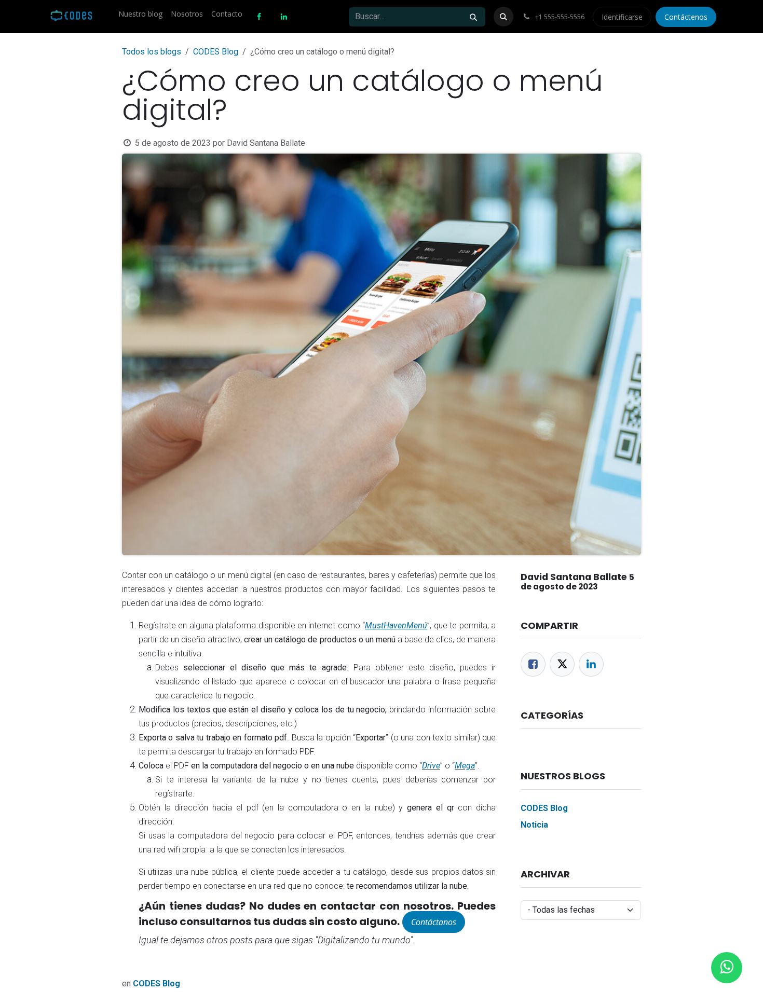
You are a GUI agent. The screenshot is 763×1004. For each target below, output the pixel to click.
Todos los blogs (151, 52)
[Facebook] (533, 664)
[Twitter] (562, 664)
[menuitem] (140, 13)
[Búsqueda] (473, 16)
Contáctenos (685, 17)
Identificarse (622, 17)
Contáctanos (433, 922)
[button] (503, 16)
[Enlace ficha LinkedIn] (591, 664)
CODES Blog (215, 52)
